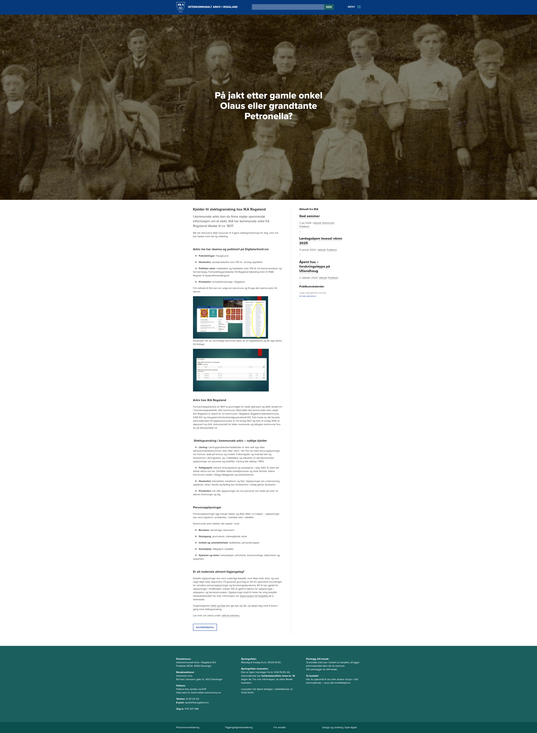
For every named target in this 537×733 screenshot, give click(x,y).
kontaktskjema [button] (205, 627)
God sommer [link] (309, 216)
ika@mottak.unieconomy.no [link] (206, 692)
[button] (329, 7)
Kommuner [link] (328, 222)
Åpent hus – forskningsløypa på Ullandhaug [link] (314, 266)
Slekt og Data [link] (217, 605)
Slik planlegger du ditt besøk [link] (321, 669)
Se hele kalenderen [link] (307, 296)
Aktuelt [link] (317, 222)
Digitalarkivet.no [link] (256, 249)
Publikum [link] (304, 226)
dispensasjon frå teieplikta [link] (254, 595)
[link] (207, 7)
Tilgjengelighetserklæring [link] (239, 727)
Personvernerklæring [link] (187, 727)
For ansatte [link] (280, 727)
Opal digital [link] (350, 727)
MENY (351, 6)
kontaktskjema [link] (342, 682)
